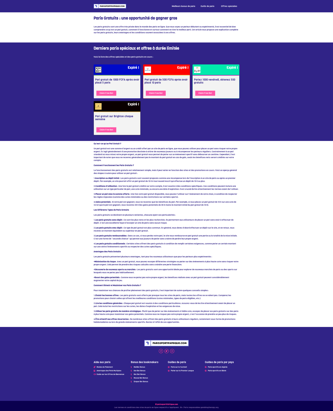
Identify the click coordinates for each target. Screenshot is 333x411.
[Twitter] (166, 351)
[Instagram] (172, 351)
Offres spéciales (229, 6)
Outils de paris (207, 6)
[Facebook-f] (161, 351)
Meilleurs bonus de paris (183, 6)
